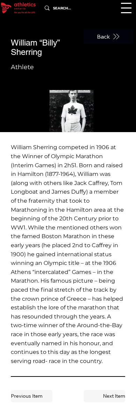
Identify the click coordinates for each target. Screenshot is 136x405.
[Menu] (126, 8)
